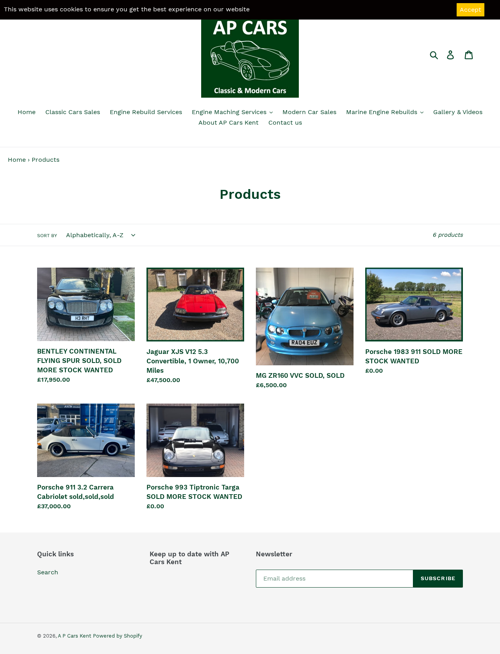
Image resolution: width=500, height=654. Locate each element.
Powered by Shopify (117, 636)
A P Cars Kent (74, 636)
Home (17, 159)
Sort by (47, 235)
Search (47, 572)
